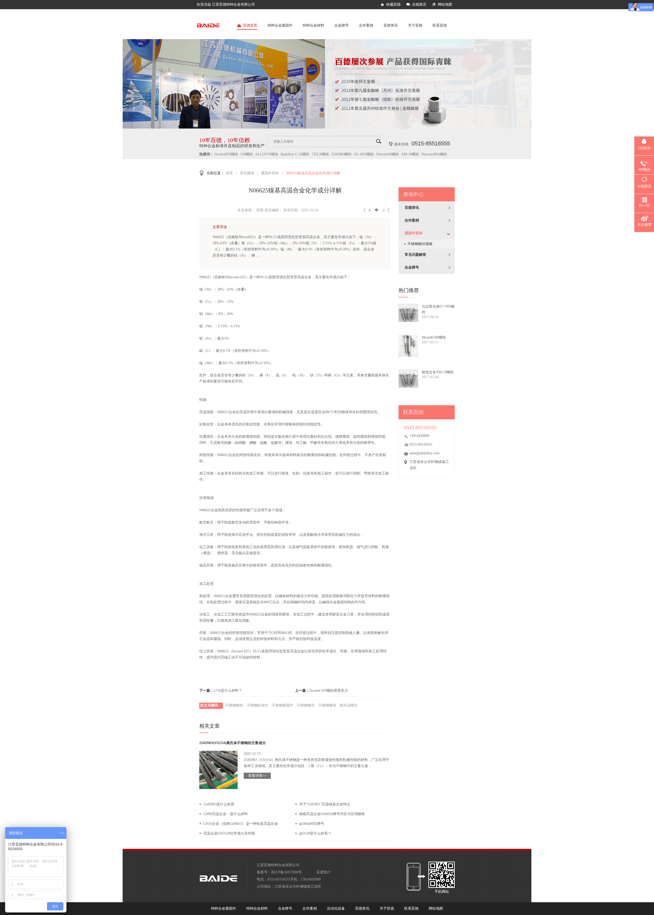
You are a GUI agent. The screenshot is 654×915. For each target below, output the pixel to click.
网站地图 (445, 4)
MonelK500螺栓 (434, 337)
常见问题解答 (415, 255)
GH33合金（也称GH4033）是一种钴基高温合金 (240, 824)
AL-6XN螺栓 (364, 154)
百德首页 (250, 25)
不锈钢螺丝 (306, 705)
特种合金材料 (313, 25)
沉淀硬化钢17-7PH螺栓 (438, 309)
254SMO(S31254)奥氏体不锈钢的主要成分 (232, 743)
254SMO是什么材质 (218, 804)
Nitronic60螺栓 (387, 154)
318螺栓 (246, 154)
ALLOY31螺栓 (266, 154)
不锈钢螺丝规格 (420, 244)
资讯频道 (247, 173)
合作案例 (366, 25)
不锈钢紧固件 (282, 705)
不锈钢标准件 (257, 705)
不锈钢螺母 (327, 705)
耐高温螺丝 (349, 705)
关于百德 (415, 25)
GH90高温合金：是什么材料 (225, 814)
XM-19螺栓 (410, 154)
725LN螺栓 (320, 154)
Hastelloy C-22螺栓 (295, 154)
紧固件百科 (270, 173)
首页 (229, 173)
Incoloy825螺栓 (226, 154)
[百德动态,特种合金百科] (327, 127)
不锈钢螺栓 (234, 705)
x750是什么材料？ (228, 690)
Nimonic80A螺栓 (434, 154)
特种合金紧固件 (280, 25)
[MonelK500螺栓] (408, 346)
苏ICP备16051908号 (286, 872)
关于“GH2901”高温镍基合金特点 (324, 804)
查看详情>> (257, 776)
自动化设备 (336, 908)
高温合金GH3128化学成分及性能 (229, 833)
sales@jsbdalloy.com (424, 453)
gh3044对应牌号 (311, 824)
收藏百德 (393, 4)
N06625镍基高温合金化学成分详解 (313, 173)
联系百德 (440, 25)
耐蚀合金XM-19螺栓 (438, 372)
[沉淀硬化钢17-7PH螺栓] (408, 313)
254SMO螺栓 (341, 154)
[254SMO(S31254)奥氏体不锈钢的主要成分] (218, 770)
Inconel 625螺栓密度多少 (328, 690)
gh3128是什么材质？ (315, 833)
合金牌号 (341, 25)
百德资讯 (390, 25)
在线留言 (419, 4)
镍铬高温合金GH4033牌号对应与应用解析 (332, 814)
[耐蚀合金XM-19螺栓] (408, 378)
